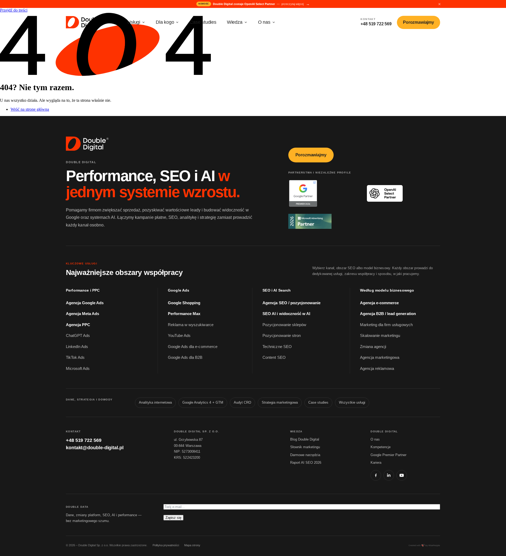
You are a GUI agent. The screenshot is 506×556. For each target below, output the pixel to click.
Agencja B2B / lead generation (388, 314)
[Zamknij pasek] (439, 4)
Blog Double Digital (304, 439)
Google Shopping (184, 303)
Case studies (202, 22)
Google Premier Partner (388, 455)
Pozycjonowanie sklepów (284, 325)
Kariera (376, 463)
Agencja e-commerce (379, 303)
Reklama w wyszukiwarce (190, 325)
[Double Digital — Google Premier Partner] (323, 193)
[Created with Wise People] (424, 545)
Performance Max (184, 314)
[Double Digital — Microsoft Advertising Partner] (323, 221)
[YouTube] (401, 475)
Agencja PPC (78, 325)
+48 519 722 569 (83, 440)
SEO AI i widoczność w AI (286, 314)
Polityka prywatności (166, 545)
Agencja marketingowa (380, 357)
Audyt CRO (242, 402)
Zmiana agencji (373, 347)
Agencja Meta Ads (82, 314)
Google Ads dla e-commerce (192, 347)
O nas (264, 22)
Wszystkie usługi (352, 402)
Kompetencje (381, 447)
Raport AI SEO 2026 (305, 463)
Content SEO (273, 357)
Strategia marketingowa (280, 402)
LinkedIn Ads (77, 347)
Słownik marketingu (305, 447)
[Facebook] (376, 475)
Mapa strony (192, 545)
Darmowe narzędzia (305, 455)
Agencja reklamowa (377, 368)
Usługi (133, 22)
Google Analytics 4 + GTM (202, 402)
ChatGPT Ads (78, 335)
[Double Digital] (88, 144)
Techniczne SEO (276, 347)
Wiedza (234, 22)
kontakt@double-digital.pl (95, 447)
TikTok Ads (75, 357)
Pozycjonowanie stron (281, 335)
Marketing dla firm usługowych (386, 325)
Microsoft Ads (78, 368)
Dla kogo (165, 22)
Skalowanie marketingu (380, 335)
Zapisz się (173, 518)
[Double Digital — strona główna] (85, 22)
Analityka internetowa (155, 402)
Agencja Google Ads (85, 303)
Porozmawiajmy (418, 22)
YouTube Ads (179, 335)
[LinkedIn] (388, 475)
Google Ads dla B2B (185, 357)
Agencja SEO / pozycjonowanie (291, 303)
